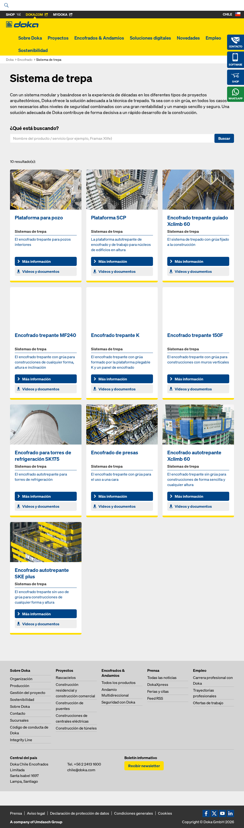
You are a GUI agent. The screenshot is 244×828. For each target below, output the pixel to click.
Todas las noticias (162, 677)
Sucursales (19, 720)
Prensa (16, 813)
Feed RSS (155, 698)
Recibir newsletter (144, 765)
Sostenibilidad (33, 50)
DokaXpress (157, 684)
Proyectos (58, 38)
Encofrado (24, 59)
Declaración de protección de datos (79, 813)
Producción (19, 685)
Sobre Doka (30, 38)
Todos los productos (119, 682)
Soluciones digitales (150, 38)
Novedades (188, 38)
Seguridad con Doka (118, 702)
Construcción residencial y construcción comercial (75, 690)
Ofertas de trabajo (208, 702)
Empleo (213, 38)
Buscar (224, 138)
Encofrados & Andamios (99, 38)
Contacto (17, 713)
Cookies (165, 813)
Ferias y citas (158, 691)
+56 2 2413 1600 (87, 764)
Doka (10, 59)
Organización (21, 678)
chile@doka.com (81, 769)
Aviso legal (36, 813)
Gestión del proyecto (27, 692)
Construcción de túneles (76, 728)
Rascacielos (66, 677)
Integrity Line (21, 739)
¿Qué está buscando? (34, 128)
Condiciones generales (133, 813)
